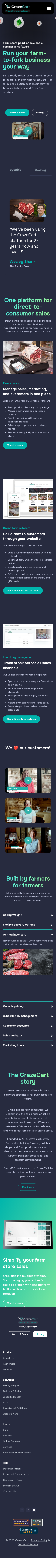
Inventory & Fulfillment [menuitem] (16, 1385)
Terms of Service (28, 1521)
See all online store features (22, 590)
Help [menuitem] (5, 1440)
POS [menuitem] (5, 1379)
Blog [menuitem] (5, 1407)
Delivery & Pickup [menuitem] (12, 1368)
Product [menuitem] (8, 1329)
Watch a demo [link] (17, 112)
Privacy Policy (39, 1517)
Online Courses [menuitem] (11, 1418)
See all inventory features (21, 719)
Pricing (40, 112)
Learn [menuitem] (6, 1401)
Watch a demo (15, 445)
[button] (28, 131)
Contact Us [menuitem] (9, 1468)
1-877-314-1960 (28, 1304)
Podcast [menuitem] (7, 1412)
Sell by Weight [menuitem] (11, 1362)
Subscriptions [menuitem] (10, 1391)
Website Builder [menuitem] (12, 1374)
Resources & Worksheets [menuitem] (17, 1429)
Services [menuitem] (7, 1346)
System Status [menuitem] (11, 1463)
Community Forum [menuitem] (13, 1457)
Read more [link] (28, 1164)
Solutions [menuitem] (8, 1357)
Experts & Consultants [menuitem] (16, 1451)
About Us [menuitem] (8, 1335)
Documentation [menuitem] (12, 1446)
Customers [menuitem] (9, 1341)
